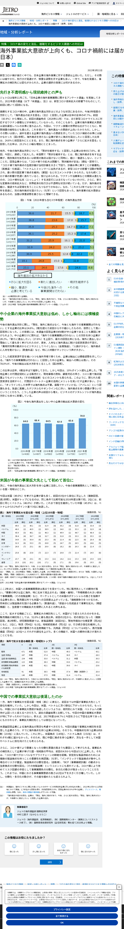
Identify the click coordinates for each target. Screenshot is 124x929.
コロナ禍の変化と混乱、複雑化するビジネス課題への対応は (90, 20)
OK (62, 922)
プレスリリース (91, 789)
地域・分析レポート (39, 20)
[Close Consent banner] (119, 887)
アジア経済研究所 (98, 3)
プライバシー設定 (62, 909)
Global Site (81, 3)
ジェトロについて (47, 3)
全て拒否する (62, 916)
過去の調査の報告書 (31, 792)
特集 (55, 20)
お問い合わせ (65, 3)
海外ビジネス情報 (16, 20)
